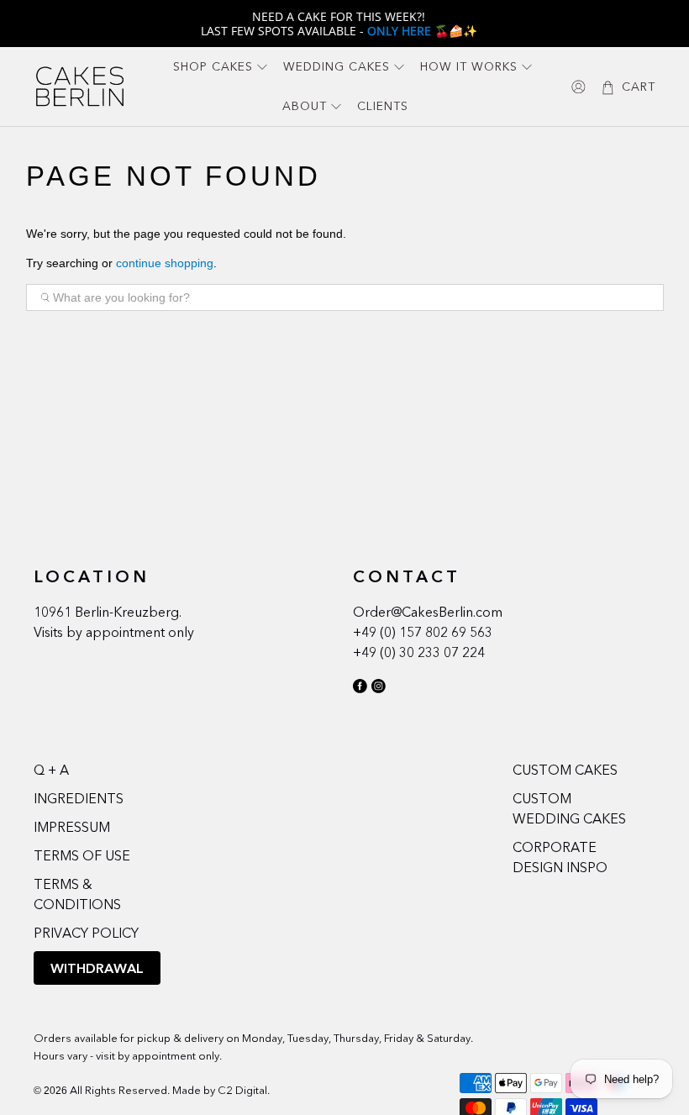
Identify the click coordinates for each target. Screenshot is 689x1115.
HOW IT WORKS (469, 66)
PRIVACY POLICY (86, 932)
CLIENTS (382, 105)
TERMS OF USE (82, 855)
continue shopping (164, 263)
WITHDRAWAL (97, 968)
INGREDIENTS (79, 798)
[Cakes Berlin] (80, 86)
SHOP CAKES (213, 66)
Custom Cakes (565, 769)
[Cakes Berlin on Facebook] (360, 689)
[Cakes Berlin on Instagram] (378, 689)
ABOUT (304, 105)
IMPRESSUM (72, 826)
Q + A (51, 769)
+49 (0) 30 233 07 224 (419, 652)
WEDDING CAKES (336, 66)
